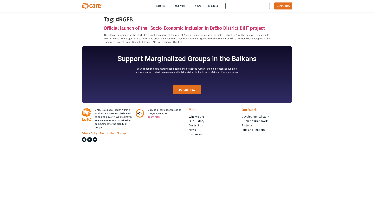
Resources (212, 6)
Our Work (180, 6)
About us (161, 6)
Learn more (154, 117)
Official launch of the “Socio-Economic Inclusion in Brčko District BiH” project (184, 28)
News (198, 6)
